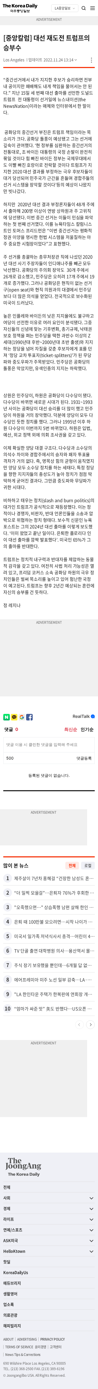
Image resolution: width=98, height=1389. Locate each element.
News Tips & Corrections (23, 1354)
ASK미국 (10, 1240)
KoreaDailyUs (15, 1272)
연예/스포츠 (12, 1229)
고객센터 (55, 1346)
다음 (90, 1024)
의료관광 (10, 1315)
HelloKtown (14, 1251)
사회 (6, 1197)
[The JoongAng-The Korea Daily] (23, 1167)
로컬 (87, 865)
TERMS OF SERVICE (19, 1346)
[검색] (84, 8)
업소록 (8, 1304)
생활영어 (10, 1293)
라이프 (8, 1219)
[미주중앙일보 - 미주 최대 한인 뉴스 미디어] (20, 8)
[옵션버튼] (91, 60)
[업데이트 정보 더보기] (53, 60)
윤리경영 (40, 1346)
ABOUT (8, 1339)
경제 (6, 1208)
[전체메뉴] (92, 8)
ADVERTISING (27, 1339)
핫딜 (6, 1261)
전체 (72, 865)
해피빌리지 (12, 1325)
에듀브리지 (12, 1283)
